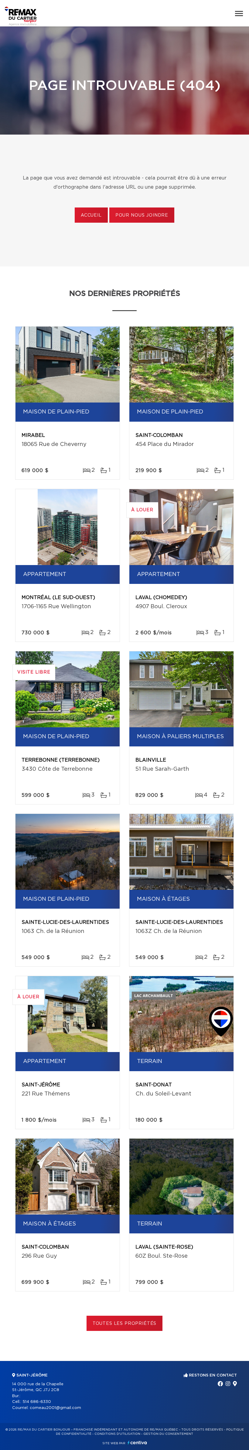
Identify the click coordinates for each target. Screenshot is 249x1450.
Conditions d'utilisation (117, 1433)
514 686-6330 (36, 1402)
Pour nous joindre (141, 215)
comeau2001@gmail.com (55, 1408)
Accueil (91, 215)
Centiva (137, 1443)
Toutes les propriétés (125, 1323)
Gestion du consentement (168, 1433)
